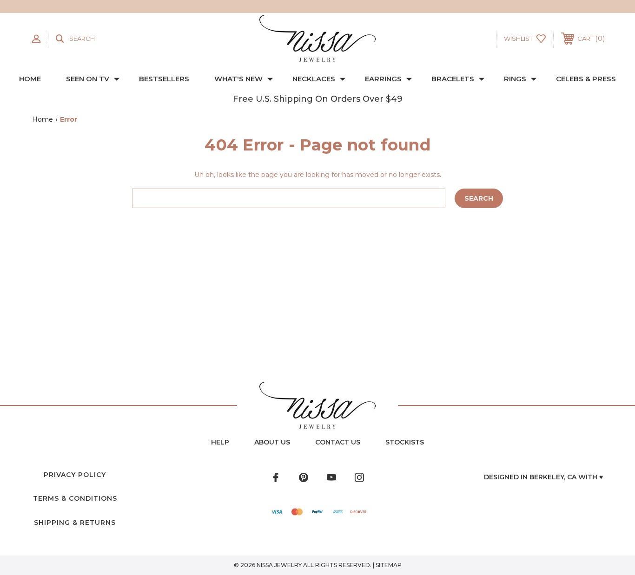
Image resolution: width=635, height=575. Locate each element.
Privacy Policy (75, 474)
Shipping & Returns (75, 522)
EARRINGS (383, 78)
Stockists (404, 442)
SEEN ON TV (87, 78)
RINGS (515, 78)
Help (220, 442)
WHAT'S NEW (238, 78)
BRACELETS (452, 78)
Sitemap (389, 565)
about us (272, 442)
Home (30, 78)
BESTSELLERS (164, 78)
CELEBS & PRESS (586, 78)
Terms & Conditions (75, 498)
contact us (337, 442)
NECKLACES (313, 78)
